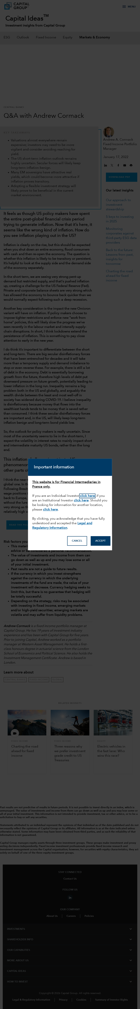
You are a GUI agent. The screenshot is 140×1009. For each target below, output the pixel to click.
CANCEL (77, 541)
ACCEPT (100, 541)
